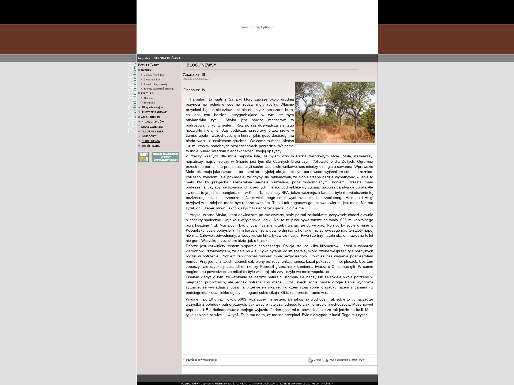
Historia (148, 98)
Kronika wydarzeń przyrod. (159, 88)
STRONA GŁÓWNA (167, 58)
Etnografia (149, 102)
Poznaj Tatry (148, 65)
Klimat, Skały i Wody (155, 84)
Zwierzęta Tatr (152, 79)
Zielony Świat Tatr (154, 75)
